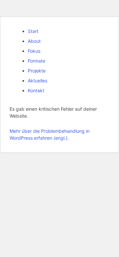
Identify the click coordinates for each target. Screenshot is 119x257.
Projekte (37, 70)
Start (33, 31)
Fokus (34, 51)
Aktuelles (37, 80)
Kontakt (36, 90)
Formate (36, 61)
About (34, 41)
